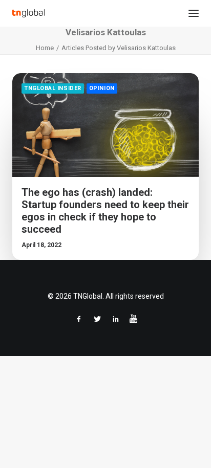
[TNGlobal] (28, 13)
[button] (193, 13)
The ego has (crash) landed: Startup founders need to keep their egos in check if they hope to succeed (105, 210)
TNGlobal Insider (52, 88)
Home (45, 48)
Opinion (102, 88)
